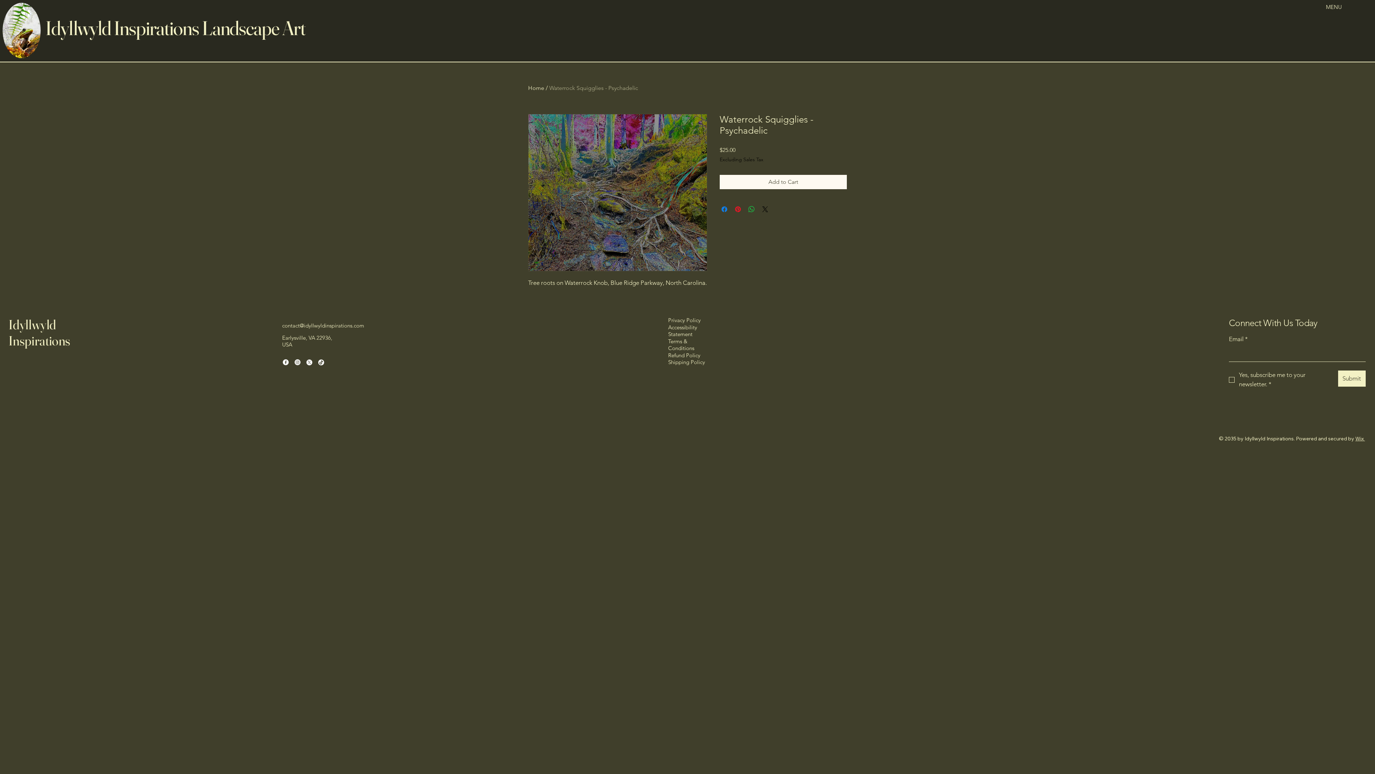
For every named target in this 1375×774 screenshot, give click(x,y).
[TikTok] (321, 362)
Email (1238, 339)
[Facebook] (285, 362)
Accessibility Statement (682, 331)
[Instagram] (297, 362)
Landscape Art (253, 28)
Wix (1359, 438)
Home (536, 88)
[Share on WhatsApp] (751, 209)
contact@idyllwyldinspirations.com (323, 325)
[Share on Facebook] (724, 209)
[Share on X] (765, 209)
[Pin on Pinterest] (738, 209)
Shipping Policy (686, 362)
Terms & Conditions (681, 345)
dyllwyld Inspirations (123, 28)
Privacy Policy (684, 320)
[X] (309, 362)
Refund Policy (684, 355)
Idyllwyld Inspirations (39, 332)
